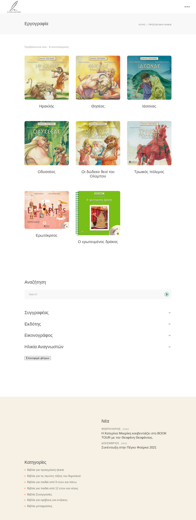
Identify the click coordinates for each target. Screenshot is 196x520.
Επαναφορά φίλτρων (37, 358)
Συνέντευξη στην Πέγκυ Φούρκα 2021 (128, 447)
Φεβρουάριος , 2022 (115, 429)
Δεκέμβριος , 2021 (114, 443)
